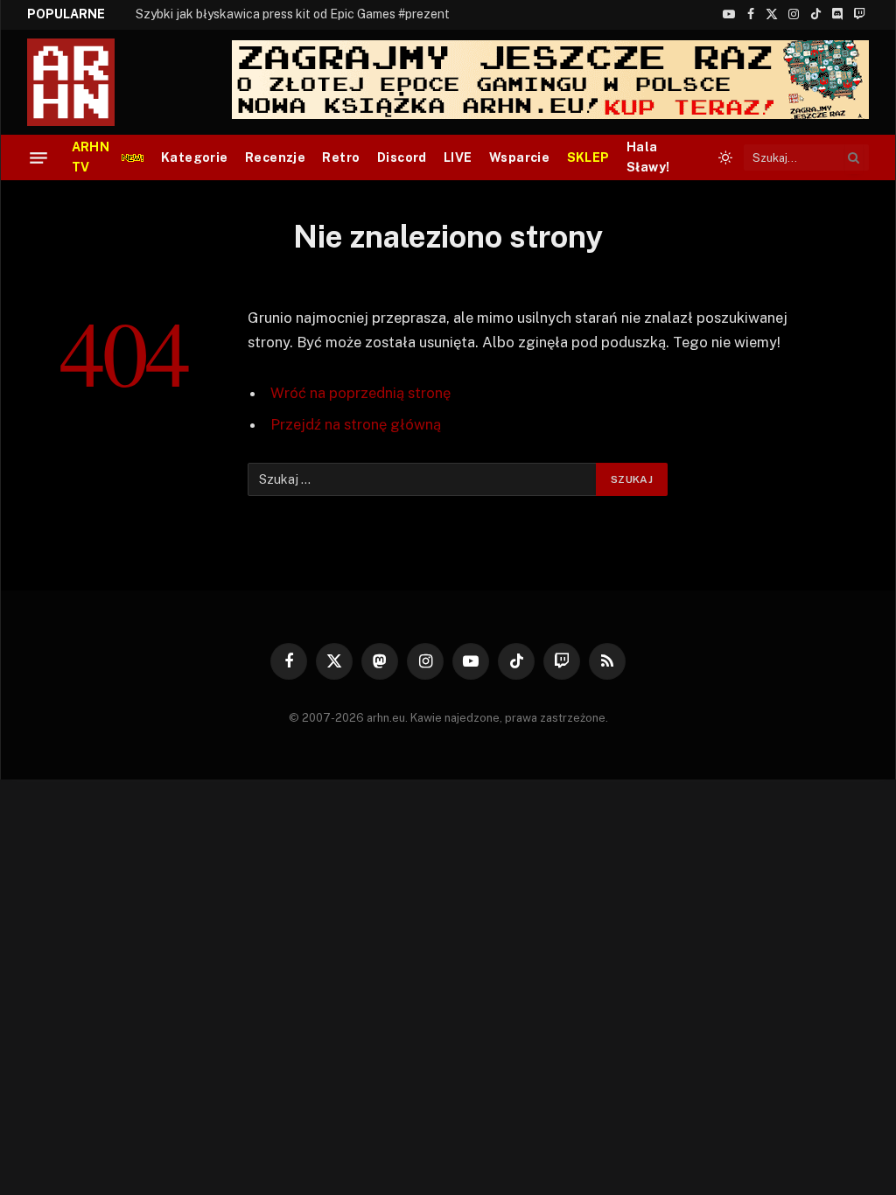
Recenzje (275, 157)
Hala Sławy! (648, 157)
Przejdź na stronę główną (355, 424)
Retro (341, 157)
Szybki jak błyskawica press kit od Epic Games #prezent (293, 14)
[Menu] (38, 157)
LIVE (458, 157)
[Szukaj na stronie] (854, 157)
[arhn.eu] (83, 82)
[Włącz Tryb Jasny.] (725, 157)
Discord (402, 157)
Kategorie (194, 157)
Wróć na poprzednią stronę (360, 393)
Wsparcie (519, 157)
